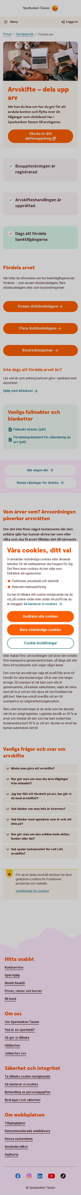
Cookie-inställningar (40, 643)
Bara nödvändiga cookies (40, 629)
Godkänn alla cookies (40, 616)
